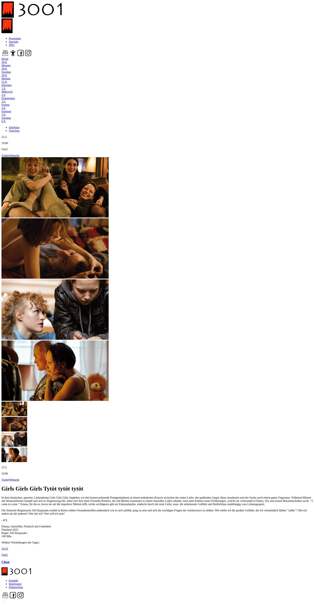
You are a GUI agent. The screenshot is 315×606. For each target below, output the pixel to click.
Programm (15, 38)
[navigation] (4, 602)
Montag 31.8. (5, 80)
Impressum (15, 583)
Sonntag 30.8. (6, 73)
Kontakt (13, 580)
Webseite (14, 155)
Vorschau (14, 130)
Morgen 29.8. (6, 67)
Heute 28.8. (4, 60)
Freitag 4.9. (5, 106)
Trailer (5, 155)
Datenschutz (16, 587)
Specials (13, 41)
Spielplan (14, 127)
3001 (12, 45)
